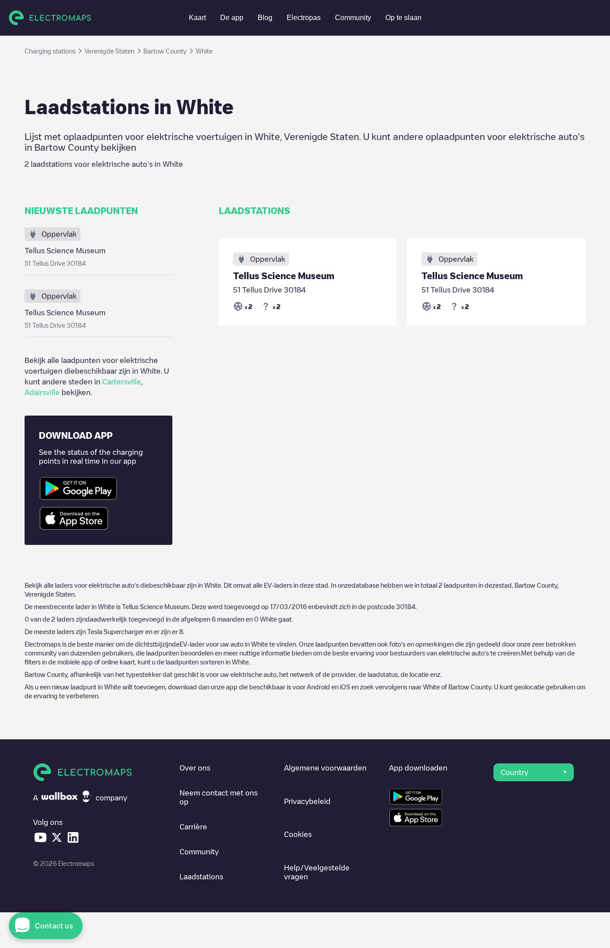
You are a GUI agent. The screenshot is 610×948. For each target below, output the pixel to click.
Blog (265, 17)
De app (231, 17)
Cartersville (121, 381)
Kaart (197, 17)
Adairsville (42, 392)
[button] (533, 772)
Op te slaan (403, 17)
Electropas (304, 17)
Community (353, 17)
